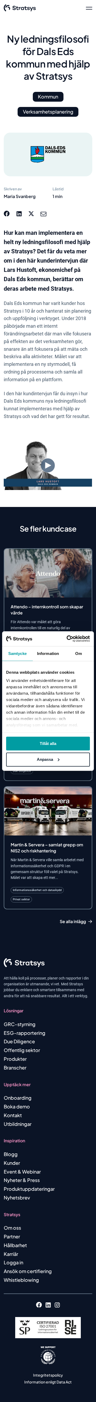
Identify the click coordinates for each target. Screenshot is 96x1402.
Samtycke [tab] (17, 653)
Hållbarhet (15, 1245)
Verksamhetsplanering (48, 112)
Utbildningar (17, 1124)
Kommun (48, 96)
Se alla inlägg (73, 921)
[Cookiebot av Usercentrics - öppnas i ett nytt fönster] (68, 638)
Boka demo (17, 1106)
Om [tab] (78, 653)
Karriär (11, 1254)
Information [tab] (48, 653)
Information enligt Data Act (48, 1381)
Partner (12, 1236)
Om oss (12, 1228)
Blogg (11, 1154)
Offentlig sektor (22, 1050)
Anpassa (45, 759)
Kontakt (13, 1115)
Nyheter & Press (22, 1180)
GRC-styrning (19, 1024)
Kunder (12, 1163)
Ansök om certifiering (28, 1271)
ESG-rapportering (24, 1033)
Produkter (15, 1059)
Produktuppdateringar (29, 1189)
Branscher (15, 1067)
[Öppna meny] (89, 8)
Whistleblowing (21, 1280)
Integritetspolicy (48, 1375)
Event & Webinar (22, 1172)
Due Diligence (19, 1041)
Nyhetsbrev (17, 1197)
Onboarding (17, 1098)
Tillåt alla (48, 743)
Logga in (13, 1262)
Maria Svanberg (19, 196)
